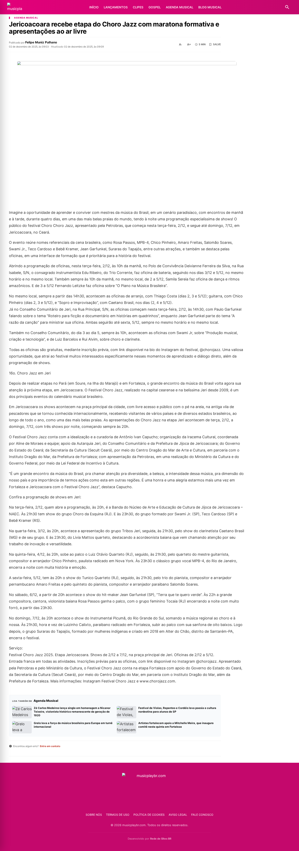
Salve (217, 44)
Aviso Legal (178, 814)
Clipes (138, 7)
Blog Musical (210, 7)
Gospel (154, 7)
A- (180, 44)
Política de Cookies (149, 814)
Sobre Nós (94, 814)
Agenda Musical (179, 7)
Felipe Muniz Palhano (41, 42)
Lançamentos (116, 7)
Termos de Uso (117, 814)
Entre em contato (50, 746)
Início (94, 7)
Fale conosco (202, 814)
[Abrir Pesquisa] (287, 7)
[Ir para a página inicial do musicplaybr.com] (14, 7)
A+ (189, 44)
